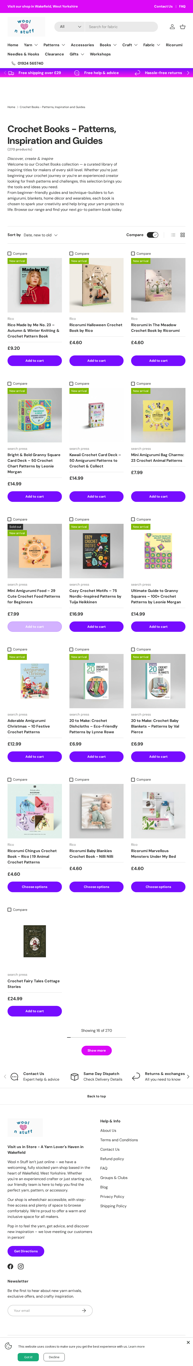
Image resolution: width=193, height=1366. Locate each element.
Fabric (149, 44)
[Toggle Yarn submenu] (36, 45)
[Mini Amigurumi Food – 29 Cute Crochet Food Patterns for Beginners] (35, 551)
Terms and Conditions (119, 1139)
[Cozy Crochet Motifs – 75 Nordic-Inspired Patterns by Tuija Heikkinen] (96, 551)
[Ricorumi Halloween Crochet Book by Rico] (96, 285)
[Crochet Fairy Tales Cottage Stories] (35, 941)
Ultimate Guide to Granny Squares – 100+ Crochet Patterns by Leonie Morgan (156, 596)
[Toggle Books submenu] (115, 45)
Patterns (52, 44)
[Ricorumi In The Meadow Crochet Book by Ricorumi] (158, 285)
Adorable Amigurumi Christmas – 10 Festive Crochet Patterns (29, 726)
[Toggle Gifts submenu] (82, 54)
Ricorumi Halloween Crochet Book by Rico (95, 327)
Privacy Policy (112, 1196)
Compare (135, 234)
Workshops (100, 54)
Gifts (74, 54)
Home (13, 44)
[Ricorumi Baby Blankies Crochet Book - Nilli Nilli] (96, 811)
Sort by (14, 234)
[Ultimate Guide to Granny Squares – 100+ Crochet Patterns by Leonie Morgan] (158, 551)
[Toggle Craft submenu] (136, 45)
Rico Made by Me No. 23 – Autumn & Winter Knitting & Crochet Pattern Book (34, 330)
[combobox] (106, 27)
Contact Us (163, 6)
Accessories (82, 44)
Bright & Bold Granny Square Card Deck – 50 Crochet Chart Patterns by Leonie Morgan (34, 463)
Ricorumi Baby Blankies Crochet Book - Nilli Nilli (91, 853)
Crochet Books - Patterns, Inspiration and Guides (52, 107)
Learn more (137, 1346)
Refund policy (112, 1158)
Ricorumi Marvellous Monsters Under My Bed (153, 853)
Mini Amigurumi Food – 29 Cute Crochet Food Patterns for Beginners (34, 596)
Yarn (28, 44)
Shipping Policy (113, 1206)
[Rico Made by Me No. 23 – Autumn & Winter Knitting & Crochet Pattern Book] (35, 285)
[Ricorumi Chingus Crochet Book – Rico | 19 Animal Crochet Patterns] (35, 811)
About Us (108, 1130)
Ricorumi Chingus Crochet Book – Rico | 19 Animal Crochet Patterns (32, 856)
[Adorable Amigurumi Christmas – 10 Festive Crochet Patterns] (35, 681)
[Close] (188, 1342)
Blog (104, 1187)
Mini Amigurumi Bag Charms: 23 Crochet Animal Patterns (157, 457)
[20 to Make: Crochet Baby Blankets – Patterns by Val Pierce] (158, 681)
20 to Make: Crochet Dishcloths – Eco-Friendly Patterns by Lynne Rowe (93, 726)
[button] (182, 26)
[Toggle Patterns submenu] (63, 45)
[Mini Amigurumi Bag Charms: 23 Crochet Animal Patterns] (158, 415)
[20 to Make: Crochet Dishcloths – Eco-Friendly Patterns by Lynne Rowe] (96, 681)
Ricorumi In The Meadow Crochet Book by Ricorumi (155, 327)
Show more (97, 1050)
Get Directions (26, 1251)
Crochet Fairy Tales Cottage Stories (34, 984)
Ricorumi (174, 44)
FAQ (182, 6)
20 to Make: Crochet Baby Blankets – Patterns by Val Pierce (155, 726)
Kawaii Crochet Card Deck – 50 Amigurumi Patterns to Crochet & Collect (95, 460)
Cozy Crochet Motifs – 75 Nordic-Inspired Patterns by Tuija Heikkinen (95, 596)
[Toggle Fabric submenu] (158, 45)
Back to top (96, 1096)
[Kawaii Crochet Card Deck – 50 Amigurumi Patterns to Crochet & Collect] (96, 415)
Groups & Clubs (114, 1177)
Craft (127, 44)
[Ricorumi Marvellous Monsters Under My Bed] (158, 811)
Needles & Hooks (23, 54)
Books (105, 44)
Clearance (54, 54)
